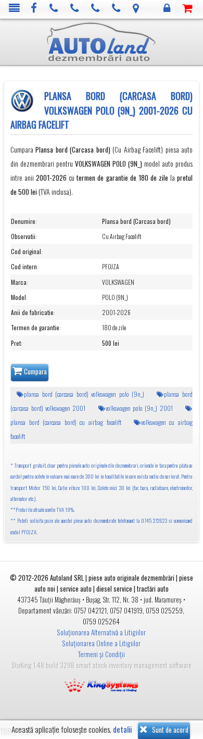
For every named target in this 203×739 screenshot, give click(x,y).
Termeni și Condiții (101, 654)
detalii (122, 729)
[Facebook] (34, 9)
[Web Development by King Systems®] (101, 684)
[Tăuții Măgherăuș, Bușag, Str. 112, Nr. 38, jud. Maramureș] (136, 9)
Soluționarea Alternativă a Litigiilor (101, 632)
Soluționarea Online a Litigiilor (101, 643)
